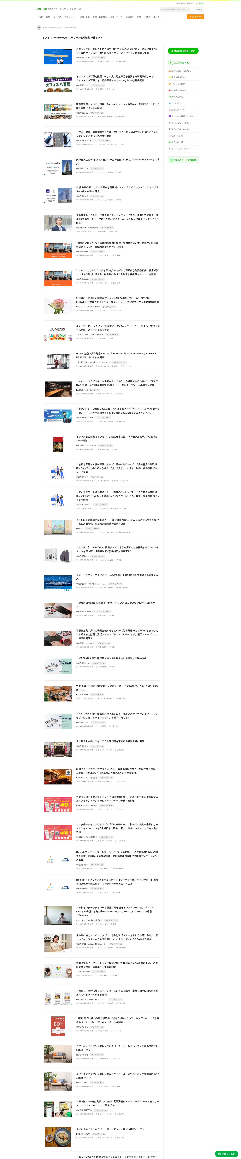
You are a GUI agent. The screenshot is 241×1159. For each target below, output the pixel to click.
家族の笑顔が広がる (180, 129)
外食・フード (116, 17)
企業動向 (129, 17)
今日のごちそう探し (180, 123)
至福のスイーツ (178, 110)
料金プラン (191, 3)
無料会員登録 (195, 17)
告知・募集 (85, 17)
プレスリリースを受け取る (185, 160)
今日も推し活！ (178, 142)
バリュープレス (47, 9)
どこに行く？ (177, 103)
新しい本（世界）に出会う (183, 116)
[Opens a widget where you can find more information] (226, 1154)
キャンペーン (70, 17)
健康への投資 (177, 136)
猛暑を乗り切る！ (179, 77)
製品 (48, 17)
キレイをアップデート (181, 149)
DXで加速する (177, 97)
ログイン (200, 3)
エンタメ (157, 17)
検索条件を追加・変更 (184, 51)
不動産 (147, 17)
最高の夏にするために (181, 71)
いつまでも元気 (178, 84)
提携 (139, 17)
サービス (57, 17)
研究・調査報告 (100, 17)
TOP (40, 17)
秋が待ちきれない (179, 90)
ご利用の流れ (180, 3)
